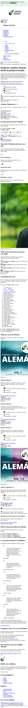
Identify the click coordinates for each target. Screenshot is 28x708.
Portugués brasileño (7, 683)
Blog (4, 57)
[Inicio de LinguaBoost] (4, 19)
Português (14, 522)
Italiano (5, 35)
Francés (5, 681)
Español (5, 31)
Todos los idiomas (7, 690)
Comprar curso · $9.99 (5, 398)
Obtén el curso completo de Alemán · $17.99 (11, 653)
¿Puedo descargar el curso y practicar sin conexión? (13, 640)
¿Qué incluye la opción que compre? (10, 639)
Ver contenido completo (7, 503)
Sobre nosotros (6, 59)
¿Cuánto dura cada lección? (8, 637)
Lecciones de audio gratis (9, 693)
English (5, 30)
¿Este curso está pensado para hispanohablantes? (13, 635)
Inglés (4, 678)
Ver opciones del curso (6, 84)
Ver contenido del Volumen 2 (8, 419)
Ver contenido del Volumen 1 (8, 395)
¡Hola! (7, 288)
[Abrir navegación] (1, 39)
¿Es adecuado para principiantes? (9, 636)
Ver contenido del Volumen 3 (8, 443)
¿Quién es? (8, 290)
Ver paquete (3, 112)
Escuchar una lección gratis (17, 84)
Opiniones (5, 58)
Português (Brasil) (8, 36)
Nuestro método (7, 55)
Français (6, 34)
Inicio (2, 62)
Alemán (5, 680)
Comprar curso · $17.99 (6, 505)
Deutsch (6, 32)
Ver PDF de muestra (6, 139)
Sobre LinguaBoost (7, 695)
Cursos (5, 41)
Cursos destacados (7, 689)
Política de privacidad (18, 704)
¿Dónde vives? (9, 292)
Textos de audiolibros (8, 696)
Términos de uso (4, 705)
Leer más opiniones (5, 625)
